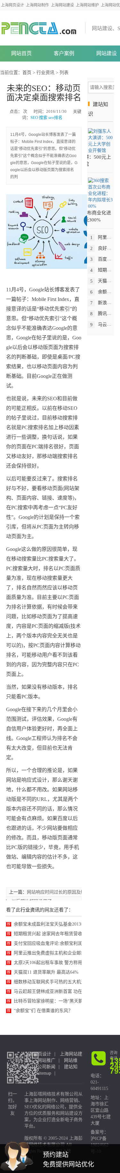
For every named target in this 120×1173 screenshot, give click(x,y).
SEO (34, 117)
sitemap (44, 1073)
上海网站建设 (62, 5)
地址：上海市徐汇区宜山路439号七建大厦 (101, 1110)
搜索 (43, 117)
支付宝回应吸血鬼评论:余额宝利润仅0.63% (56, 943)
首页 (26, 72)
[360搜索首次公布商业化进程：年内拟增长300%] (100, 193)
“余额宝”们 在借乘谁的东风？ (43, 1010)
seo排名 (55, 117)
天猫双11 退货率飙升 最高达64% (46, 972)
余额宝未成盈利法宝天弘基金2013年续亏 (54, 924)
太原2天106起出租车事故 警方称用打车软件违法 (61, 962)
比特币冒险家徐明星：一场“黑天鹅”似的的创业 (60, 1001)
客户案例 (64, 53)
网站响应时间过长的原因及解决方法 (63, 892)
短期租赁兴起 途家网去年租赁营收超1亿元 (56, 933)
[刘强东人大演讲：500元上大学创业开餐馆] (100, 140)
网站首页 (21, 53)
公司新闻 (46, 1066)
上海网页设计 (12, 5)
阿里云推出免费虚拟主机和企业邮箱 (49, 953)
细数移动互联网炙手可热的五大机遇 (49, 981)
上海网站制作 (37, 5)
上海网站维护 (87, 5)
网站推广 (46, 1060)
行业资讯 (45, 72)
